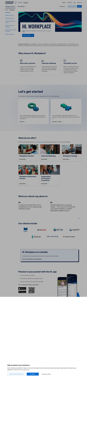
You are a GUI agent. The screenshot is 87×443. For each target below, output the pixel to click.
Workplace (25, 2)
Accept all (32, 374)
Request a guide (56, 121)
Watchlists (69, 2)
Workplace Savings (9, 18)
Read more (22, 159)
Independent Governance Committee (10, 30)
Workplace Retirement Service (10, 22)
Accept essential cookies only (16, 374)
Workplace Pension (9, 15)
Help (74, 2)
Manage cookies (46, 374)
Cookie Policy (25, 369)
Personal (20, 2)
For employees (21, 6)
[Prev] (78, 218)
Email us (22, 121)
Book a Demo (72, 6)
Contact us (79, 2)
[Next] (79, 218)
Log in (79, 6)
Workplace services (10, 6)
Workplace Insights (9, 34)
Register (64, 2)
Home (6, 10)
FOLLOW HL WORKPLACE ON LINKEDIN (31, 259)
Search (63, 6)
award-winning (40, 142)
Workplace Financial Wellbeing (9, 26)
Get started (27, 35)
